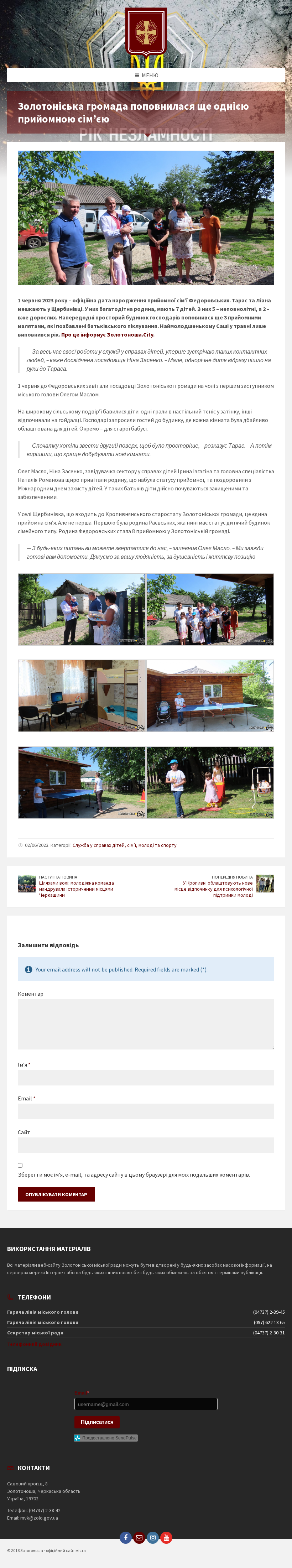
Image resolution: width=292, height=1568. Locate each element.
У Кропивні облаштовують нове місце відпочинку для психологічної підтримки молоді (213, 889)
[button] (146, 699)
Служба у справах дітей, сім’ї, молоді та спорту (125, 845)
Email (27, 1098)
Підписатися (97, 1422)
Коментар (30, 993)
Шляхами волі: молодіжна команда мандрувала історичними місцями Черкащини (76, 889)
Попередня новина (232, 877)
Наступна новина (58, 877)
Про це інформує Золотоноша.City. (108, 334)
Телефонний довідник (34, 1344)
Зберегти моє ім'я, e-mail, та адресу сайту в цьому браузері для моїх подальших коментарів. (134, 1174)
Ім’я (24, 1064)
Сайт (24, 1132)
